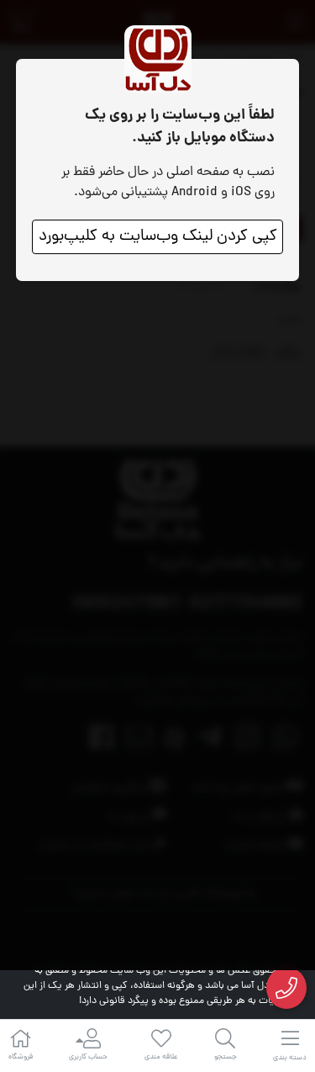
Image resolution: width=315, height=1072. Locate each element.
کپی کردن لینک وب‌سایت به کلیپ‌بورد (158, 237)
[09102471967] (286, 988)
